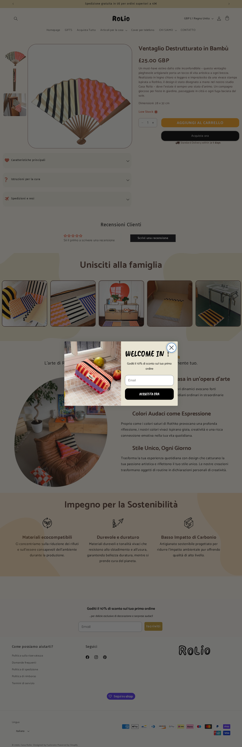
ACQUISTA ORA (149, 394)
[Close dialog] (171, 347)
